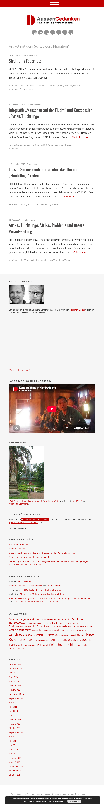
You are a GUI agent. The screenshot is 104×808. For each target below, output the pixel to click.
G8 (58, 626)
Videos (30, 89)
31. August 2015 (16, 220)
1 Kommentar (30, 220)
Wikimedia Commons (18, 503)
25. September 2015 (17, 104)
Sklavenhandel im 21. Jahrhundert (66, 640)
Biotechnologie (27, 623)
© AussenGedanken (17, 794)
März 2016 (14, 681)
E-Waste (49, 623)
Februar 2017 (15, 664)
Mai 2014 (13, 745)
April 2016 (14, 677)
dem (35, 794)
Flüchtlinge (44, 626)
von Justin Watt (51, 501)
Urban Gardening (30, 645)
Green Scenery (18, 630)
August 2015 (15, 702)
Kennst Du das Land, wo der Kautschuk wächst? (40, 589)
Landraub (17, 634)
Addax (12, 619)
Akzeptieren (74, 801)
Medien (44, 635)
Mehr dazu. (60, 801)
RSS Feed (40, 32)
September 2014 (16, 732)
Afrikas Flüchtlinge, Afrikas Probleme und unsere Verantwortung (46, 228)
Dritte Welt (41, 623)
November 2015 (16, 694)
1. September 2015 (17, 164)
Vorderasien (14, 148)
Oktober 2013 (15, 774)
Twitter (70, 32)
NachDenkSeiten (77, 309)
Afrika (26, 85)
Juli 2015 (13, 706)
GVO (29, 630)
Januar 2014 (14, 762)
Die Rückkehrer (24, 581)
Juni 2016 (13, 672)
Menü (52, 3)
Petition (36, 640)
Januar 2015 (14, 723)
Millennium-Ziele (63, 635)
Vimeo (46, 32)
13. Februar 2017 (16, 55)
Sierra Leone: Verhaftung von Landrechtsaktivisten (43, 594)
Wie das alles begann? (19, 370)
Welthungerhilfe (64, 644)
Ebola (55, 623)
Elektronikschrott (65, 623)
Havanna (35, 630)
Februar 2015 (15, 719)
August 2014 (15, 736)
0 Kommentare (31, 55)
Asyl (36, 619)
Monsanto (81, 634)
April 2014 (14, 749)
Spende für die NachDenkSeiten (23, 522)
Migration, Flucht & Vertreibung (44, 145)
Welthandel (43, 645)
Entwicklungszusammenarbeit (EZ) (23, 626)
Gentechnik (64, 626)
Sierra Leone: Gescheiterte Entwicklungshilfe (29, 557)
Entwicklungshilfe (37, 85)
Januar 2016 (14, 689)
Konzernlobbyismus (78, 630)
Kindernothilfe (64, 630)
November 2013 (16, 770)
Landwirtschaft (33, 634)
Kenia (48, 85)
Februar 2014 (15, 757)
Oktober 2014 (15, 728)
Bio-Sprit (72, 619)
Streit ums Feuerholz (25, 60)
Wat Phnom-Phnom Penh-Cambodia (26, 501)
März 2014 (14, 753)
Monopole (73, 635)
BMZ (35, 623)
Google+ (58, 32)
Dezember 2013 (16, 766)
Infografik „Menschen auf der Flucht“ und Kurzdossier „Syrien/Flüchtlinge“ (50, 113)
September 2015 (16, 698)
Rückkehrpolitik (46, 640)
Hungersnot (43, 630)
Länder (54, 85)
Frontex (53, 626)
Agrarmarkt (27, 619)
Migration (52, 634)
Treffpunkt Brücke (17, 548)
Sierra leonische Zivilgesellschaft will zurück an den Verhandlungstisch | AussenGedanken (50, 598)
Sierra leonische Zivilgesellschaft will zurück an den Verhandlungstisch (42, 552)
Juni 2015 (13, 711)
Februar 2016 (15, 685)
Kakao (56, 630)
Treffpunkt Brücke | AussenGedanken (26, 585)
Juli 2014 (13, 740)
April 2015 (14, 715)
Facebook (64, 32)
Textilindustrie (16, 645)
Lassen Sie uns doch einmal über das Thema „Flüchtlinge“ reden (43, 172)
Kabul (51, 630)
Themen (23, 89)
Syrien (61, 145)
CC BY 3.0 (77, 501)
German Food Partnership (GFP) (81, 626)
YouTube (52, 32)
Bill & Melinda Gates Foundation (52, 619)
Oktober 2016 (15, 668)
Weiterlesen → (80, 137)
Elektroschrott (77, 623)
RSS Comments (34, 32)
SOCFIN (86, 640)
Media (60, 85)
